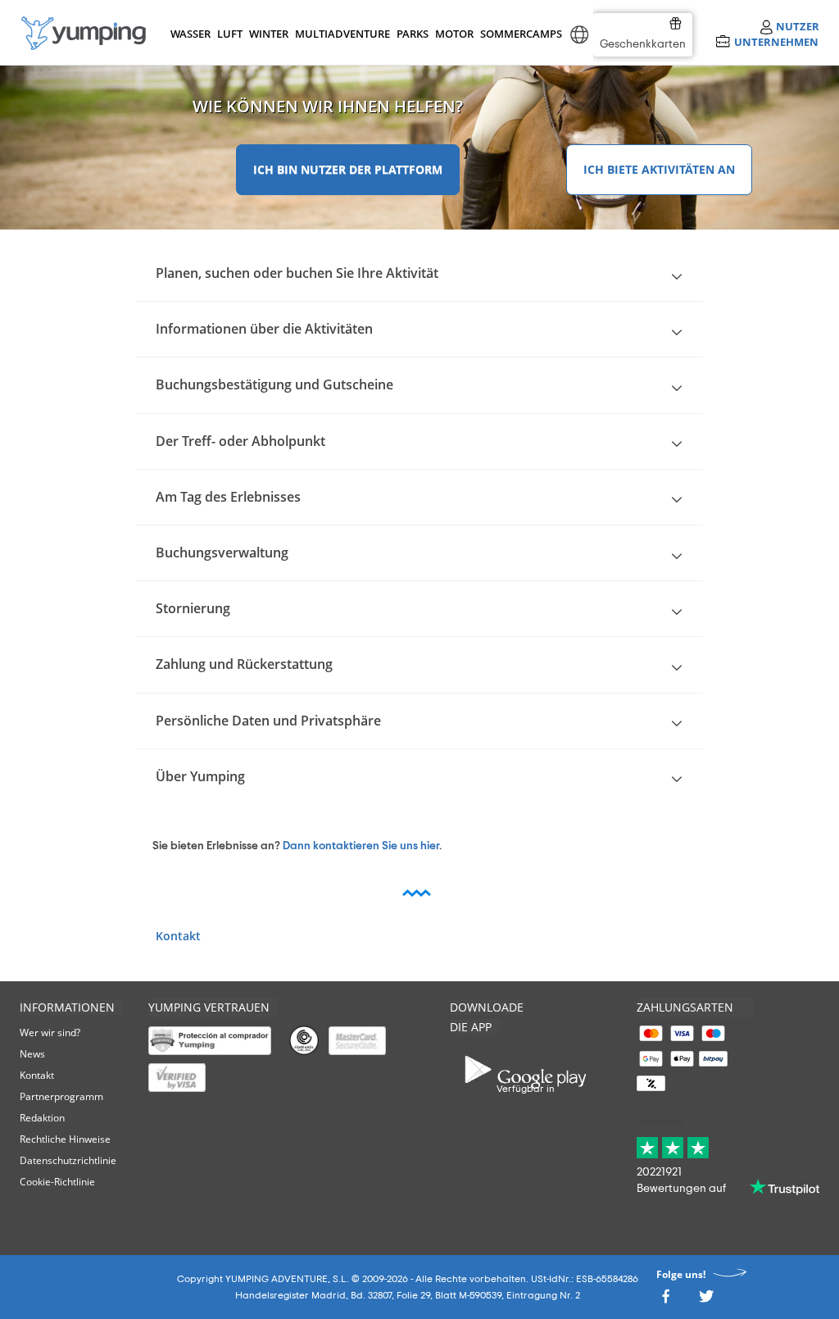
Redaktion (42, 1118)
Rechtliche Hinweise (65, 1139)
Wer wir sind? (50, 1032)
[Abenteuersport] (83, 33)
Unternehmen (776, 41)
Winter (268, 33)
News (32, 1054)
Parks (412, 33)
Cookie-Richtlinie (57, 1182)
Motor (454, 33)
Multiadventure (339, 33)
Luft (230, 33)
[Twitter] (706, 1300)
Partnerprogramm (61, 1096)
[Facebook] (665, 1300)
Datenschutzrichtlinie (68, 1160)
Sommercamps (518, 33)
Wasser (189, 33)
